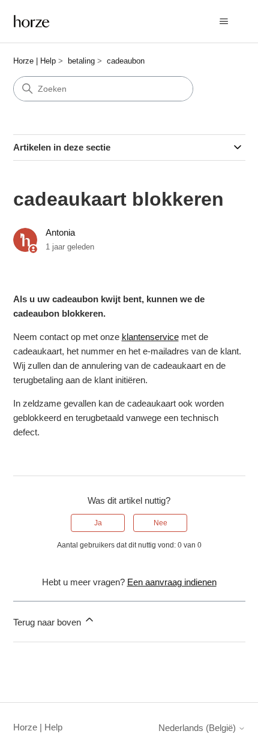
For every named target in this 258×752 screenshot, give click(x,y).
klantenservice (150, 337)
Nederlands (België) (198, 728)
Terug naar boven (48, 622)
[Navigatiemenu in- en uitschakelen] (224, 21)
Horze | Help (34, 60)
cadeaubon (126, 60)
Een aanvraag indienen (172, 582)
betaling (81, 60)
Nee (160, 523)
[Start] (31, 21)
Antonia (60, 232)
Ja (98, 523)
